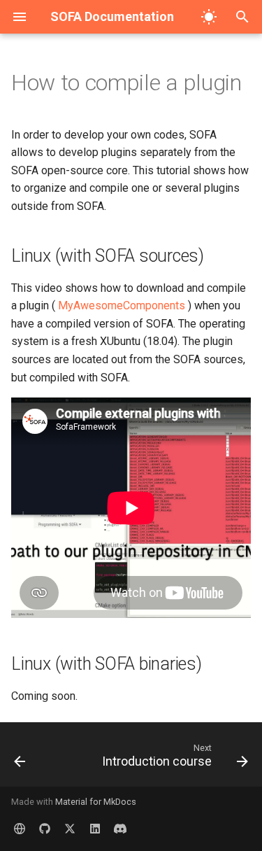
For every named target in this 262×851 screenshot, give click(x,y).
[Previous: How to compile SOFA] (20, 758)
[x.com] (70, 828)
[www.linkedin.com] (95, 828)
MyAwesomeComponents (121, 305)
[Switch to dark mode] (209, 17)
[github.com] (45, 828)
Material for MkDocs (95, 801)
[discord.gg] (120, 828)
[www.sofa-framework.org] (19, 828)
